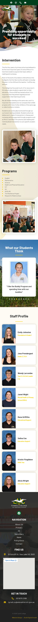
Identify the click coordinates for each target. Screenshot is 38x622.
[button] (35, 10)
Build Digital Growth (30, 617)
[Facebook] (11, 2)
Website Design (17, 617)
